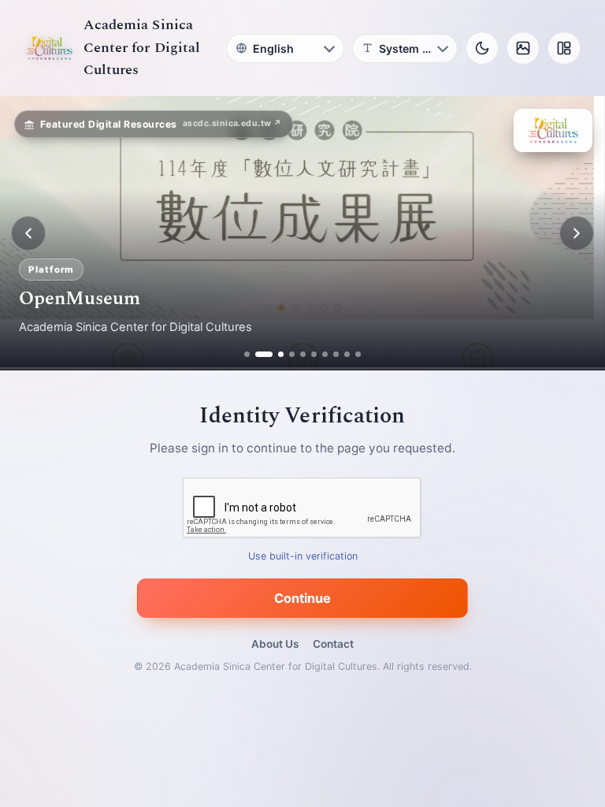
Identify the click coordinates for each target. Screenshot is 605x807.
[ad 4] (292, 354)
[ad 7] (325, 354)
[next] (576, 233)
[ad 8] (336, 354)
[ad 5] (303, 354)
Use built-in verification (303, 557)
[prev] (28, 233)
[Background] (523, 48)
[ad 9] (347, 354)
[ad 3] (275, 354)
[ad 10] (358, 354)
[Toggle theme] (482, 48)
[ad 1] (247, 354)
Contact (333, 644)
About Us (275, 644)
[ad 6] (314, 354)
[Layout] (564, 48)
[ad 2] (258, 354)
